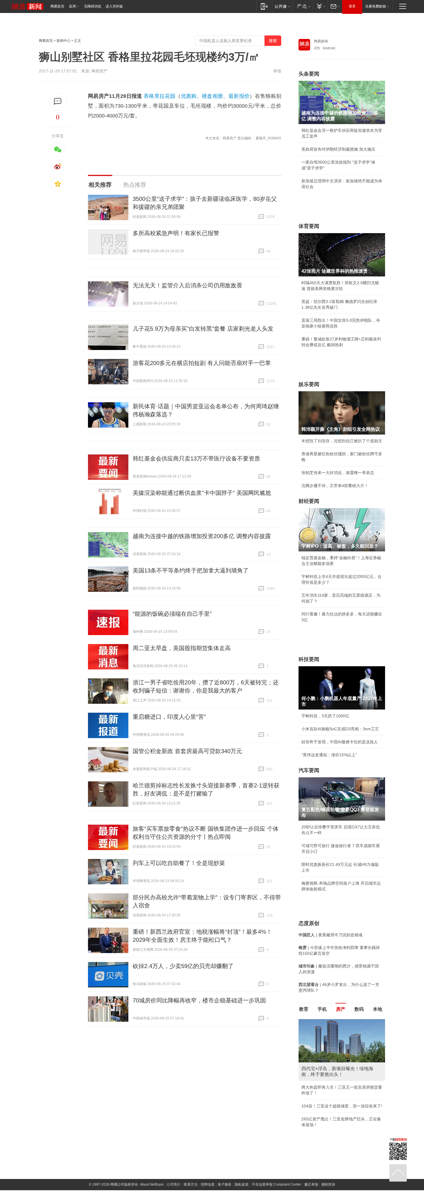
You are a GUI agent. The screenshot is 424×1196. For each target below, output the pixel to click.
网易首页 (57, 6)
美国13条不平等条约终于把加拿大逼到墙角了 (191, 570)
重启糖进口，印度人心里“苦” (169, 717)
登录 (352, 6)
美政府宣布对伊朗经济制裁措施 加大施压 (338, 149)
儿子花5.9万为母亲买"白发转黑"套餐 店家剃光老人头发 (203, 328)
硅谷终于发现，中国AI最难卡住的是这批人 (339, 742)
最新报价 (238, 96)
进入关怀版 (114, 6)
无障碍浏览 (92, 6)
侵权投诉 (328, 1190)
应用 (72, 6)
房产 (340, 1009)
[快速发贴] (58, 101)
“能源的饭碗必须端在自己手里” (172, 614)
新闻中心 (63, 41)
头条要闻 (309, 74)
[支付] (320, 6)
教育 (303, 1009)
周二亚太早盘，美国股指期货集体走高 (182, 648)
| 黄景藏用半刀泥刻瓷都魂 (331, 935)
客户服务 (225, 1190)
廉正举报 (311, 1190)
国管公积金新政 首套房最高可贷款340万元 (187, 751)
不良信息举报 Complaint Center (276, 1190)
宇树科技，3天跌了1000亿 (325, 716)
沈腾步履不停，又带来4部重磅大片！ (334, 485)
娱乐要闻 (309, 384)
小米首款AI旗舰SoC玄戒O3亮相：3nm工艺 (340, 729)
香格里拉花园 (159, 96)
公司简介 (174, 1190)
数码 (359, 1009)
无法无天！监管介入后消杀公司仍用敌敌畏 (187, 285)
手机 (322, 1009)
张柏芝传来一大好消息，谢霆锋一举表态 (337, 472)
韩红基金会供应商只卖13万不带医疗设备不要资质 (196, 458)
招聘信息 (208, 1190)
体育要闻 (309, 226)
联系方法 (191, 1190)
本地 (377, 1009)
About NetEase (152, 1190)
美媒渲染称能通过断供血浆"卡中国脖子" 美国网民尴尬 (202, 493)
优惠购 (189, 96)
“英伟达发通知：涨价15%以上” (329, 755)
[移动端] (264, 6)
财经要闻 (309, 501)
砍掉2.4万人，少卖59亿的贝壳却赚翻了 (183, 966)
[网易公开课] (282, 6)
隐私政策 (242, 1190)
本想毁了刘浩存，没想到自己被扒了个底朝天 (341, 441)
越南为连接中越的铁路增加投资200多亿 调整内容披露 (202, 536)
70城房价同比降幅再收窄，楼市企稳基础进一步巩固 (199, 1000)
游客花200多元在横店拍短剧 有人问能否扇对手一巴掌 (202, 363)
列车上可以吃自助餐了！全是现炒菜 (179, 863)
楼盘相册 (212, 96)
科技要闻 (309, 659)
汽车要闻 (309, 770)
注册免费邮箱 (375, 6)
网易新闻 (321, 41)
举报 (277, 71)
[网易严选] (302, 6)
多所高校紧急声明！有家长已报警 (176, 233)
